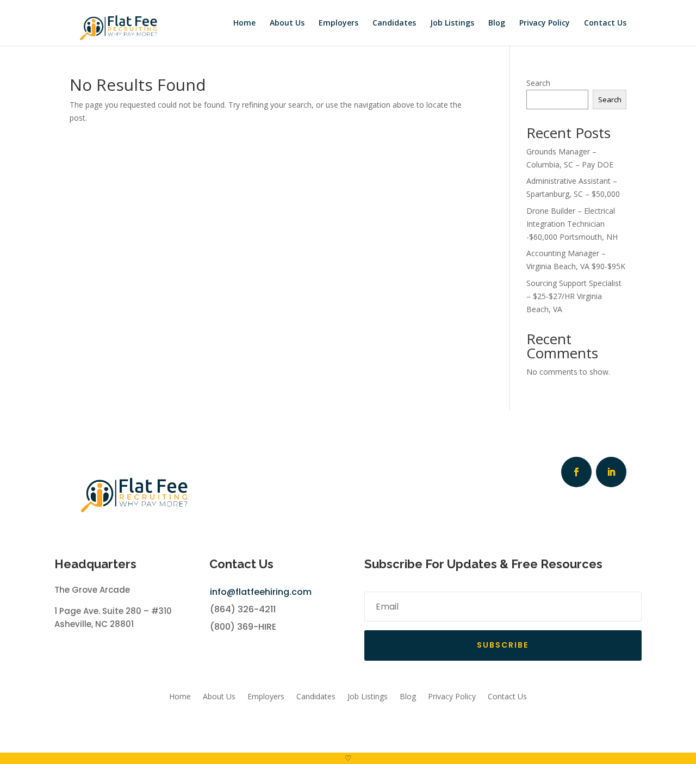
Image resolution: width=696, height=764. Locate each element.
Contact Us (605, 23)
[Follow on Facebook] (576, 472)
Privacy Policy (544, 23)
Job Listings (452, 23)
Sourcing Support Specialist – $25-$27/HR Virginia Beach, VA (574, 296)
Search (538, 83)
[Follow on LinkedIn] (611, 472)
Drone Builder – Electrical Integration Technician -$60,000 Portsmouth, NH (572, 224)
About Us (287, 23)
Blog (496, 23)
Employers (338, 23)
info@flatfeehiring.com (261, 592)
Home (244, 23)
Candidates (394, 23)
